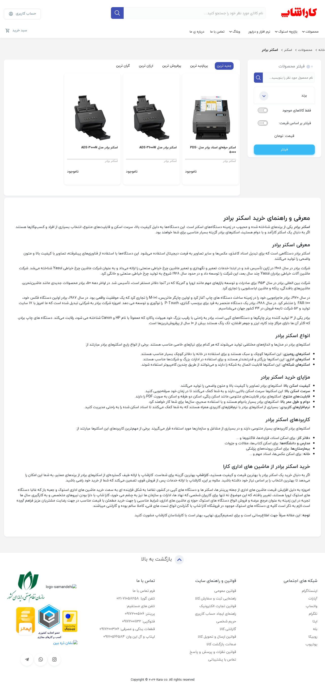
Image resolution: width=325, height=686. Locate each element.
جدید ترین (224, 65)
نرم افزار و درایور (259, 31)
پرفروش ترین (171, 65)
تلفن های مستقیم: (140, 606)
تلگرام (313, 613)
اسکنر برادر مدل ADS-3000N (99, 147)
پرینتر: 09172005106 (140, 613)
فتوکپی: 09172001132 (138, 621)
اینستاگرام (309, 591)
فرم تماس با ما (144, 591)
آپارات (312, 598)
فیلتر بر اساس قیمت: (295, 123)
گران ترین (123, 65)
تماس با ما (217, 31)
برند (304, 95)
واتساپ (311, 606)
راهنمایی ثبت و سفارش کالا (215, 598)
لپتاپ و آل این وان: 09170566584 (129, 636)
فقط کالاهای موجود (296, 110)
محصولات (312, 31)
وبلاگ (236, 31)
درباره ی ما (197, 31)
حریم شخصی (226, 621)
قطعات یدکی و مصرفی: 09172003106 (127, 629)
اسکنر (288, 50)
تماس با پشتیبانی (222, 659)
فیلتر (284, 149)
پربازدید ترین (199, 65)
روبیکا (312, 636)
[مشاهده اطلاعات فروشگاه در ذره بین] (65, 642)
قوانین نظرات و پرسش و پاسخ (213, 652)
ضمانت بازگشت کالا (221, 644)
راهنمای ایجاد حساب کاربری (215, 613)
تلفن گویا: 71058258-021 (136, 598)
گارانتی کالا (228, 629)
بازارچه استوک (287, 31)
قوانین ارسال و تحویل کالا (217, 636)
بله (315, 629)
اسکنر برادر (229, 161)
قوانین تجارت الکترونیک (217, 606)
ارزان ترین (146, 65)
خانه (321, 50)
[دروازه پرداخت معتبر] (69, 621)
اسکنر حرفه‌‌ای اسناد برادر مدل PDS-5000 (213, 150)
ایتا (314, 621)
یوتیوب (311, 644)
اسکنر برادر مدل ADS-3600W (158, 147)
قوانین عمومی (225, 591)
